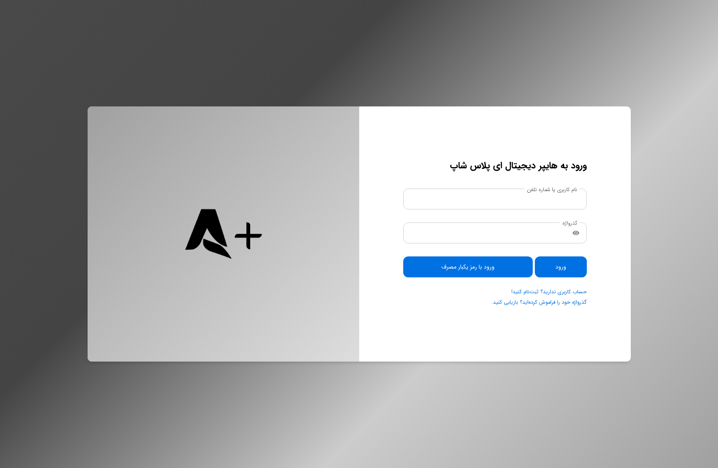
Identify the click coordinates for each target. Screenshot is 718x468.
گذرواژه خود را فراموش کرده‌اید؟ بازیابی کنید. (539, 302)
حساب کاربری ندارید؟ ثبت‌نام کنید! (549, 292)
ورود (560, 266)
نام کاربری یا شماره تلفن (552, 189)
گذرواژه (569, 223)
